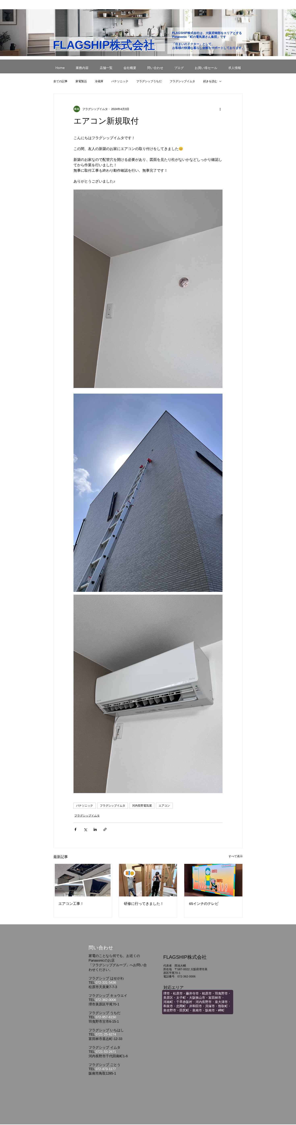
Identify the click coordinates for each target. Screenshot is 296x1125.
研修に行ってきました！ (144, 904)
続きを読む (210, 81)
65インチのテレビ (203, 904)
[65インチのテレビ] (213, 880)
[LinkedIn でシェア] (95, 829)
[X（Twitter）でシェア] (85, 829)
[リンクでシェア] (105, 829)
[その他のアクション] (220, 109)
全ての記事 (60, 81)
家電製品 (81, 81)
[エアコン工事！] (83, 880)
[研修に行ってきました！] (148, 880)
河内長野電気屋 (142, 805)
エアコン (164, 805)
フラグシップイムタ (182, 81)
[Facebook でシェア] (75, 829)
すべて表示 (236, 856)
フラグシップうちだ (149, 81)
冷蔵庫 (99, 81)
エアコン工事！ (71, 904)
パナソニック (119, 81)
